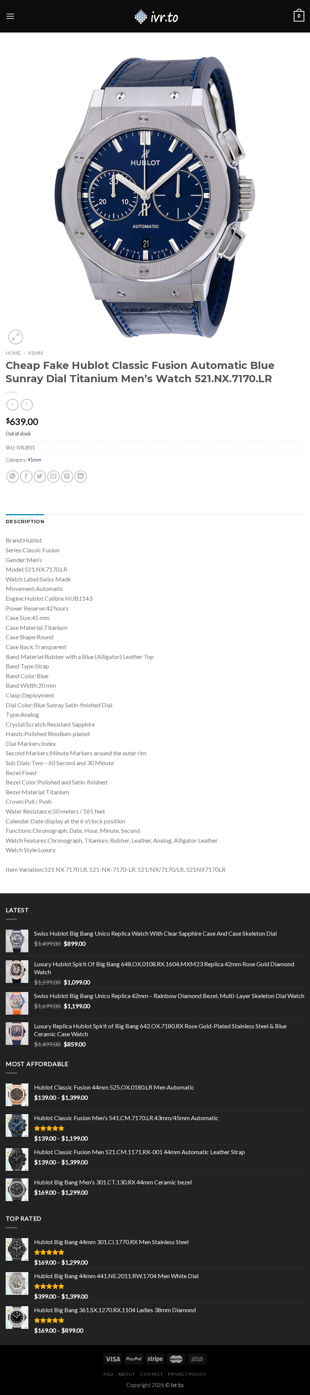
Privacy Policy (187, 1374)
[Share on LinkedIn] (80, 476)
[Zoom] (15, 337)
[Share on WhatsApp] (12, 476)
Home (13, 353)
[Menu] (10, 16)
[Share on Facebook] (26, 476)
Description (25, 521)
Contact (151, 1374)
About (126, 1374)
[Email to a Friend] (53, 476)
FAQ (108, 1374)
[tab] (25, 521)
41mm (35, 353)
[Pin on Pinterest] (67, 476)
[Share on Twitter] (40, 476)
